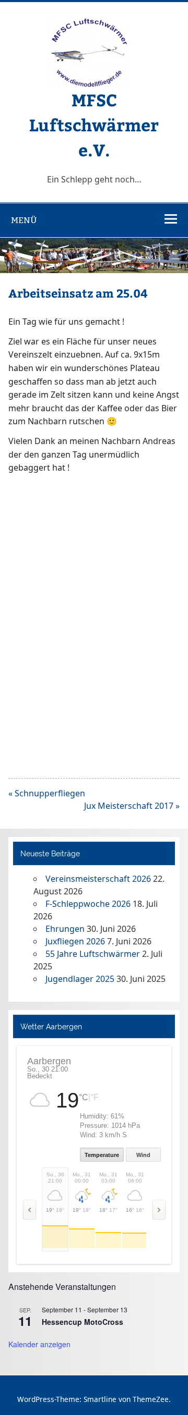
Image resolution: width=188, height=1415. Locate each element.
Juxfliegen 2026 (75, 941)
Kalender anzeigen (39, 1344)
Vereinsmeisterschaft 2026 (98, 878)
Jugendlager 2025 (79, 979)
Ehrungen (65, 928)
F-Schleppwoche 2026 (88, 903)
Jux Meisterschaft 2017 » (132, 805)
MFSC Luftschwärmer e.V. (94, 124)
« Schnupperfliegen (46, 793)
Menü (24, 220)
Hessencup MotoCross (82, 1321)
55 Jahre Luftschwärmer (92, 953)
